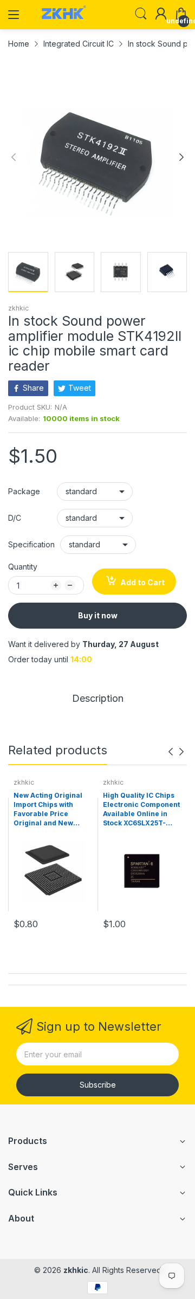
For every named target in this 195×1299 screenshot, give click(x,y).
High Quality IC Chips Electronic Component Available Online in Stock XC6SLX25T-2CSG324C (141, 809)
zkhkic (18, 308)
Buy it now (98, 615)
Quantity (22, 566)
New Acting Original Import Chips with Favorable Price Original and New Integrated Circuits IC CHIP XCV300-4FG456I (52, 809)
